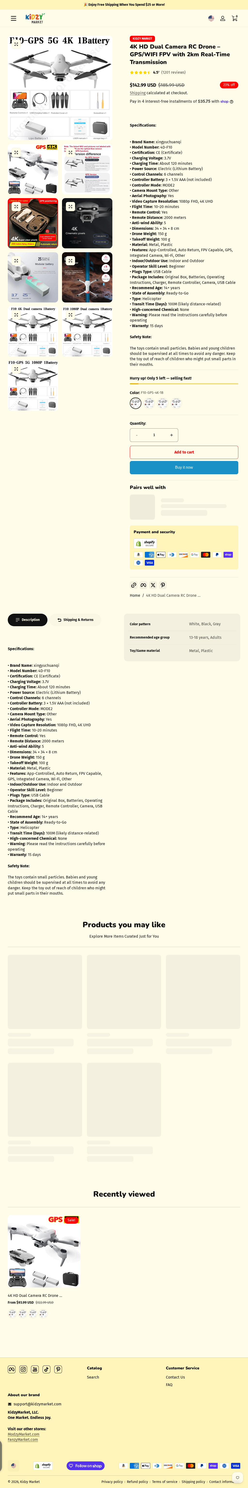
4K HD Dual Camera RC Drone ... (173, 595)
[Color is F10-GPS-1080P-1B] (22, 1313)
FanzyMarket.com (23, 1439)
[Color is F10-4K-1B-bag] (33, 1313)
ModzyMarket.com (23, 1434)
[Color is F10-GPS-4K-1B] (12, 1313)
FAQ (169, 1384)
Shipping (138, 93)
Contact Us (175, 1377)
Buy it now (184, 467)
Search (93, 1377)
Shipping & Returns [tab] (78, 620)
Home (135, 595)
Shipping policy (193, 1482)
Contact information (224, 1482)
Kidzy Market (142, 38)
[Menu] (13, 18)
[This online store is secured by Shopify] (145, 547)
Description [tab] (31, 620)
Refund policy (137, 1482)
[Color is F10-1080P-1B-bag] (43, 1313)
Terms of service (165, 1482)
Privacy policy (112, 1482)
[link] (158, 73)
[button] (211, 18)
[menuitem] (124, 1377)
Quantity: (138, 423)
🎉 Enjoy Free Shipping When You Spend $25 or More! (124, 5)
